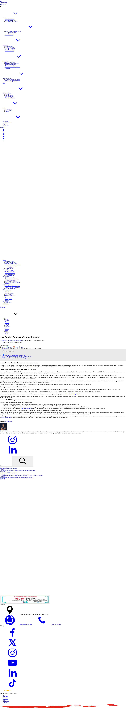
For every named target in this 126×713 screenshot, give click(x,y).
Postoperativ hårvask (10, 97)
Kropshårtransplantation (10, 81)
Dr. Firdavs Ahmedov (10, 48)
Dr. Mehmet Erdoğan (10, 47)
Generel (7, 111)
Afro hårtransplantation (10, 64)
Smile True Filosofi (9, 19)
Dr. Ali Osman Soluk (10, 49)
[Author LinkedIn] (12, 454)
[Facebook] (3, 130)
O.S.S (4, 108)
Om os (4, 17)
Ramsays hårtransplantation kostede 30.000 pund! (15, 357)
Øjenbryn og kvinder (10, 62)
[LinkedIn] (3, 138)
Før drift (7, 94)
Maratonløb (10, 33)
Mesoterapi (7, 68)
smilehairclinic (8, 421)
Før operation (8, 109)
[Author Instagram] (12, 444)
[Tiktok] (3, 141)
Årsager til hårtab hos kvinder (12, 63)
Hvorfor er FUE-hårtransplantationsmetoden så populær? (17, 359)
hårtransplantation (29, 366)
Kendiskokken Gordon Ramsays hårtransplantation (14, 355)
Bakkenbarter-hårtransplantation (12, 67)
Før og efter (5, 121)
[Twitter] (3, 132)
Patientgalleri (8, 122)
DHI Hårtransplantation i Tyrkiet (12, 79)
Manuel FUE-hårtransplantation (12, 80)
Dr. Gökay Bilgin (9, 46)
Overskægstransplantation (11, 65)
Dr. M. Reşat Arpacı (9, 51)
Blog (4, 83)
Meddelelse (2, 127)
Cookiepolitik (6, 701)
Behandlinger (6, 61)
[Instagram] (3, 134)
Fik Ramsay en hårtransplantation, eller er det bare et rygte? (18, 356)
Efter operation (8, 110)
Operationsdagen (9, 95)
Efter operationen (9, 96)
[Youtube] (3, 136)
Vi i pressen (5, 124)
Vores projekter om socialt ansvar (13, 31)
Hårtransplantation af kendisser (17, 340)
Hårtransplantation (7, 78)
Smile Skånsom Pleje (10, 20)
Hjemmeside (3, 340)
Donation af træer (12, 32)
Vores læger (5, 45)
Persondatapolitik (9, 35)
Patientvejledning (7, 93)
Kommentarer (6, 125)
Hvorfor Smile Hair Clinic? (11, 21)
